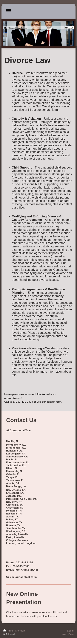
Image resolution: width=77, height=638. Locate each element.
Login (70, 630)
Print (10, 630)
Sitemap (20, 630)
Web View (68, 634)
